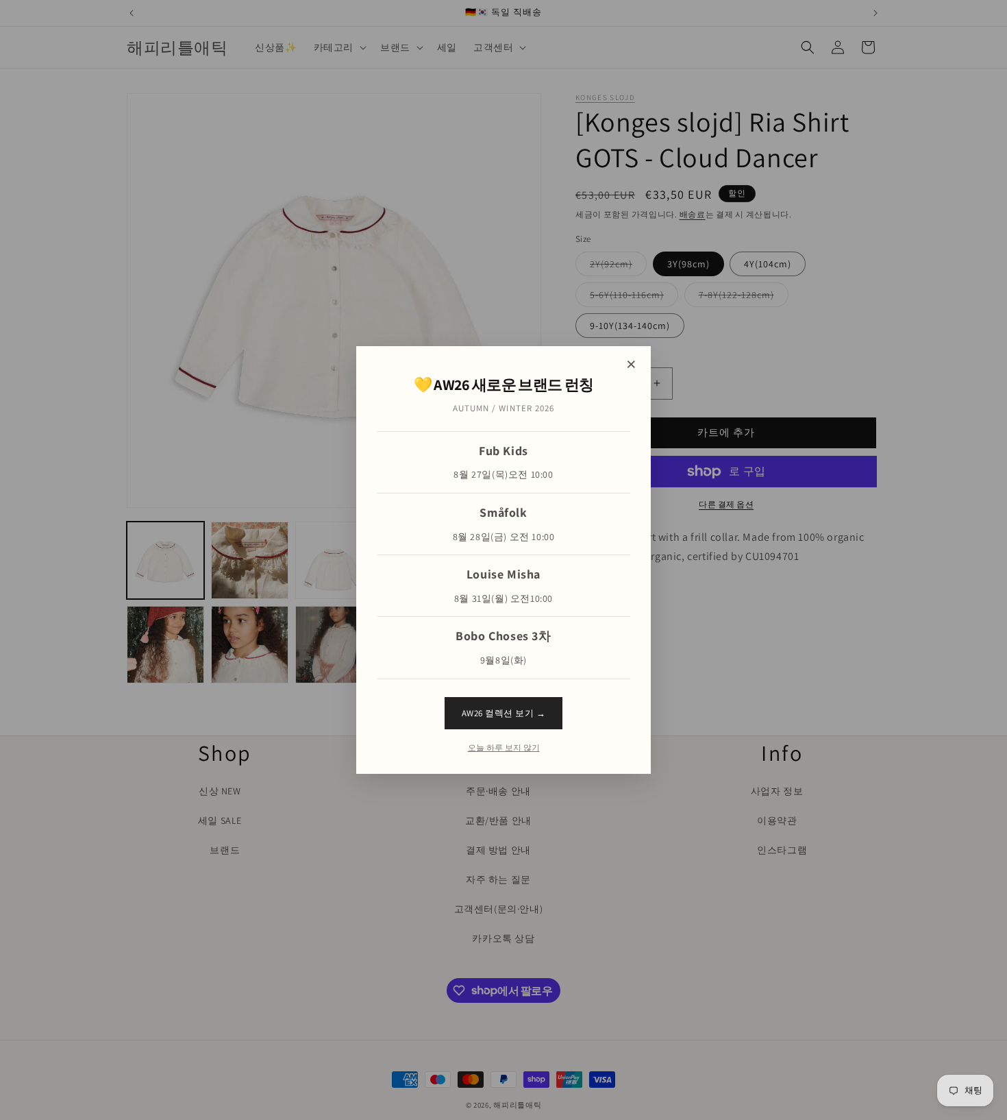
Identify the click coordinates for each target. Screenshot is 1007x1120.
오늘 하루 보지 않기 (504, 748)
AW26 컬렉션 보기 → (504, 713)
